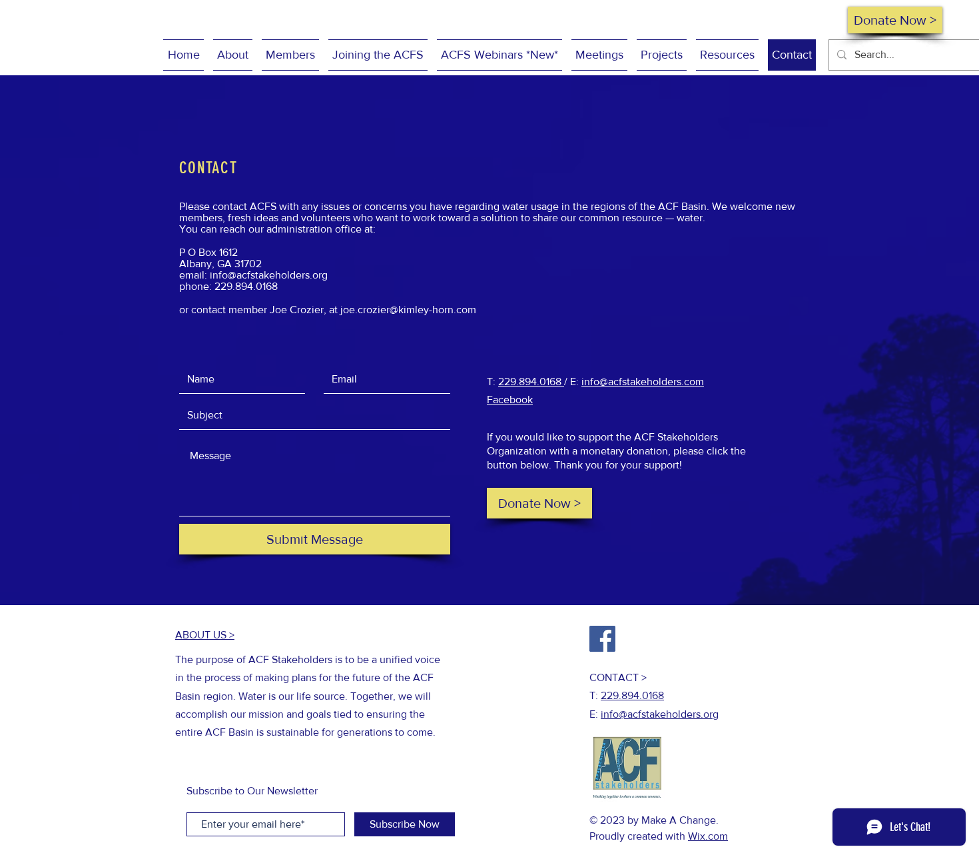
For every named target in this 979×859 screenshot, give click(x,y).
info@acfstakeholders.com (642, 381)
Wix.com (708, 836)
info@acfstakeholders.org (269, 275)
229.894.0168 (531, 381)
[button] (232, 55)
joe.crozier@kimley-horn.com (408, 309)
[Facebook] (602, 639)
